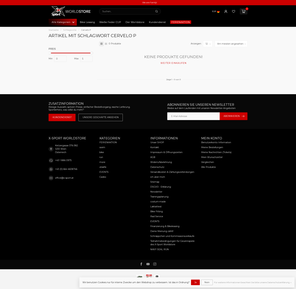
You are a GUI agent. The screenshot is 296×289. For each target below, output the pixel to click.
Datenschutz (157, 167)
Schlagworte (69, 30)
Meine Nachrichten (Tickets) (216, 152)
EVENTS (104, 172)
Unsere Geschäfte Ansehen (100, 117)
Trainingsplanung (159, 196)
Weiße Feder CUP (110, 22)
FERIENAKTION (180, 22)
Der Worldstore (134, 22)
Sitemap (154, 181)
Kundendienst (157, 22)
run (101, 157)
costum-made (158, 201)
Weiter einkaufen (173, 63)
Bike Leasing (87, 22)
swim (102, 147)
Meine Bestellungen (212, 147)
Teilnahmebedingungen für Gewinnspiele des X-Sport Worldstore (172, 243)
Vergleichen (207, 162)
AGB (152, 157)
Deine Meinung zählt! (161, 231)
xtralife (102, 167)
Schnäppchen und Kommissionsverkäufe (172, 236)
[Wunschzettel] (233, 11)
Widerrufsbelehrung (161, 162)
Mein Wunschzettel (211, 157)
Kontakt (154, 147)
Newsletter (156, 191)
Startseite (54, 30)
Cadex (102, 177)
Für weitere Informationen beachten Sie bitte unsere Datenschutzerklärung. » (252, 282)
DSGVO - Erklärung (160, 186)
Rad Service (156, 216)
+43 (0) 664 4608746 (66, 169)
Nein (207, 282)
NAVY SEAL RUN (159, 249)
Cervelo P (86, 30)
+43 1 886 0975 (63, 160)
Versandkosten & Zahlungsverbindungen (172, 172)
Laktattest (156, 206)
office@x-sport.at (64, 177)
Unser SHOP (157, 142)
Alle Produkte (208, 167)
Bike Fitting (156, 211)
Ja (195, 282)
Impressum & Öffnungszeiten (166, 152)
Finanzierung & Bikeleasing (164, 226)
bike (101, 152)
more (102, 162)
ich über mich (157, 177)
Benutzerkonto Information (216, 142)
